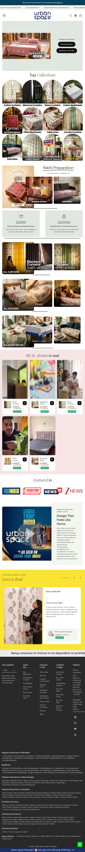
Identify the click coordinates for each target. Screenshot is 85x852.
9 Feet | (5, 832)
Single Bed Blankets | (59, 756)
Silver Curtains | (24, 824)
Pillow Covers (7, 839)
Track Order (44, 672)
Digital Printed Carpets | (31, 781)
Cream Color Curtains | (73, 822)
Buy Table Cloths (59, 679)
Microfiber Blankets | (9, 760)
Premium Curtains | (65, 795)
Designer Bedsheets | (35, 773)
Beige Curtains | (20, 822)
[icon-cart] (80, 15)
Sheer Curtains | (8, 793)
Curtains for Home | (47, 807)
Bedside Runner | (17, 781)
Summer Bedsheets (76, 773)
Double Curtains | (8, 797)
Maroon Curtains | (32, 822)
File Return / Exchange (44, 691)
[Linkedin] (75, 734)
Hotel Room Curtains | (62, 807)
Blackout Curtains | (49, 793)
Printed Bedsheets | (46, 768)
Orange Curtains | (58, 822)
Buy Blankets (27, 683)
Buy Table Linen (26, 697)
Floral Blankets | (7, 758)
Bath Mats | (6, 781)
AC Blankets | (30, 756)
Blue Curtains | (24, 817)
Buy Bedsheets (27, 673)
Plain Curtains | (62, 793)
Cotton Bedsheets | (9, 773)
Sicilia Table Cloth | (47, 836)
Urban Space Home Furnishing (45, 846)
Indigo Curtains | (36, 824)
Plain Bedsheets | (50, 773)
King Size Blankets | (56, 758)
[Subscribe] (14, 670)
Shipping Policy (43, 686)
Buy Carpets (27, 692)
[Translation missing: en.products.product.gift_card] (75, 15)
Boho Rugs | (45, 781)
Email (5, 670)
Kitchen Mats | (51, 783)
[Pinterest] (75, 717)
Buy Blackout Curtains (27, 679)
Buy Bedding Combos (60, 684)
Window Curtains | (36, 805)
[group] (39, 190)
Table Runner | (55, 781)
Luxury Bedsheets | (71, 768)
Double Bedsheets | (73, 770)
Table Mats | (61, 783)
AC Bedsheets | (59, 768)
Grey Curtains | (47, 820)
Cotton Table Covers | (62, 836)
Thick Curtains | (28, 795)
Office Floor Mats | (38, 783)
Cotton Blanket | (8, 756)
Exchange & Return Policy (44, 697)
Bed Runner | (64, 781)
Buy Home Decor (60, 696)
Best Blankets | (30, 758)
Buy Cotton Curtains (60, 673)
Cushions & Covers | (23, 836)
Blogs (41, 714)
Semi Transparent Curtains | (12, 795)
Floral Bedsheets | (62, 773)
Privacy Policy (45, 701)
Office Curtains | (33, 807)
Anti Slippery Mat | (76, 781)
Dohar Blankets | (19, 756)
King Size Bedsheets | (31, 768)
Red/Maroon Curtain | (10, 820)
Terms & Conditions (43, 706)
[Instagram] (75, 723)
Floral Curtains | (39, 795)
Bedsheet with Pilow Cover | (12, 770)
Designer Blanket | (73, 756)
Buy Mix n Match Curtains (59, 708)
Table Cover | (35, 836)
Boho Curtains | (19, 793)
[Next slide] (80, 577)
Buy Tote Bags (59, 701)
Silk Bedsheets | (22, 773)
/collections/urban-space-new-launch (32, 22)
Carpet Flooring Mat (28, 785)
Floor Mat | (28, 783)
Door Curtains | (7, 807)
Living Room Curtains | (70, 805)
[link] (11, 491)
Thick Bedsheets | (46, 770)
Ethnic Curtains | (35, 797)
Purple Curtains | (8, 822)
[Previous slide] (74, 577)
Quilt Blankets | (19, 758)
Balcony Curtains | (8, 805)
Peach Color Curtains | (10, 824)
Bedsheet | (6, 768)
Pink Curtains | (69, 820)
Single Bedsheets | (59, 770)
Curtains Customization (45, 680)
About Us (43, 676)
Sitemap (43, 711)
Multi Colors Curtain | (49, 817)
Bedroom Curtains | (20, 807)
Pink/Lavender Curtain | (66, 817)
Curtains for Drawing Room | (12, 809)
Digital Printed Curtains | (34, 793)
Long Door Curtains (21, 832)
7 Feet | (10, 832)
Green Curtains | (36, 817)
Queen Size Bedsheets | (31, 770)
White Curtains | (24, 820)
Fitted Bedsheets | (16, 768)
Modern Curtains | (52, 795)
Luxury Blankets (68, 758)
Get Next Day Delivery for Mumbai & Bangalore (42, 2)
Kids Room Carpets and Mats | (13, 783)
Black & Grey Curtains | (10, 817)
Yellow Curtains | (36, 820)
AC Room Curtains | (22, 805)
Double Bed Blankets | (43, 756)
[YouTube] (75, 728)
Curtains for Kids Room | (31, 809)
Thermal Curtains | (74, 793)
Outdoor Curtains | (60, 797)
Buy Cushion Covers (27, 688)
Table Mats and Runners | (11, 785)
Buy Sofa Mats (59, 690)
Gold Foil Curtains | (22, 797)
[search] (70, 15)
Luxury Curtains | (47, 797)
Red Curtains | (59, 820)
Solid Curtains (72, 797)
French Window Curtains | (52, 805)
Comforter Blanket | (42, 758)
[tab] (33, 69)
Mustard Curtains (48, 824)
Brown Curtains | (45, 822)
